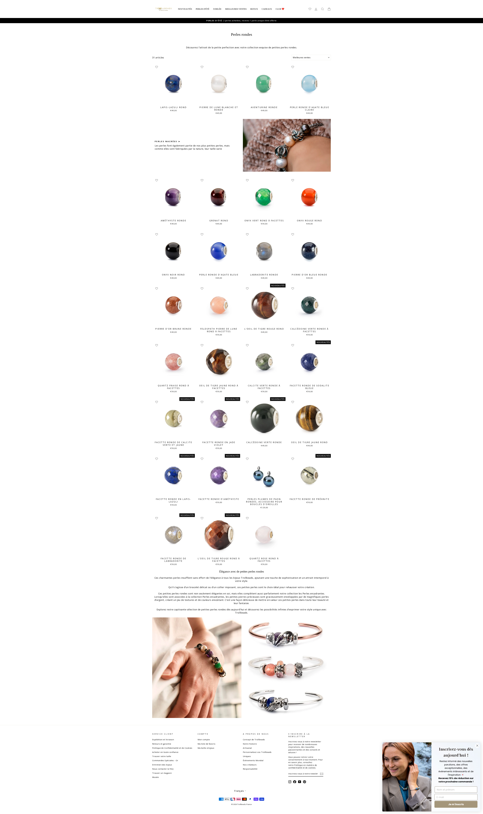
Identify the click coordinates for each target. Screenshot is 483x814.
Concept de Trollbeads (254, 739)
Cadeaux (267, 9)
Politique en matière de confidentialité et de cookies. (302, 766)
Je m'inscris (456, 804)
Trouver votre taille (161, 756)
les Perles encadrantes (311, 593)
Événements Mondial (253, 760)
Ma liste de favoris (206, 744)
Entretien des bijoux (162, 764)
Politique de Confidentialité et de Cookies (172, 748)
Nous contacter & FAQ (162, 769)
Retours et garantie (161, 744)
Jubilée (217, 9)
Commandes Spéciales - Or (165, 760)
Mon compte (204, 739)
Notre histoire (250, 744)
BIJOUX (254, 9)
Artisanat (247, 748)
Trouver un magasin (162, 773)
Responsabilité (250, 769)
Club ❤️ (280, 9)
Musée (155, 777)
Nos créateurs (250, 764)
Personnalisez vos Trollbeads (257, 752)
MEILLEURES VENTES (236, 9)
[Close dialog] (477, 745)
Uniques (247, 756)
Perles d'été (202, 9)
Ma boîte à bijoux (206, 748)
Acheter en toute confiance (165, 752)
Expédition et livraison (163, 739)
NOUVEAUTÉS (185, 9)
